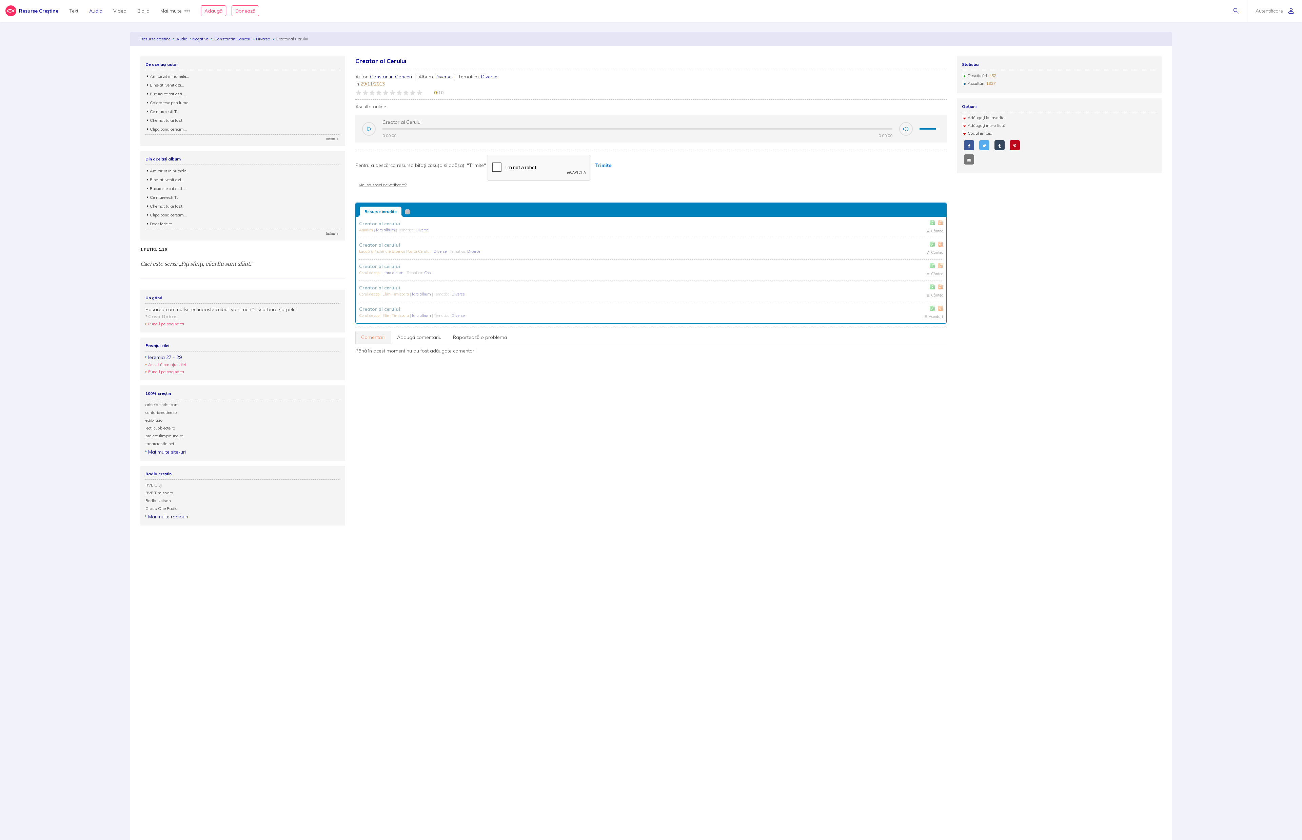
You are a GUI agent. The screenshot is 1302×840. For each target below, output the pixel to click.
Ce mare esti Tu (164, 111)
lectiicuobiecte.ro (160, 428)
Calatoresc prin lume (169, 102)
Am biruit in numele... (169, 76)
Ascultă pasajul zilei (167, 364)
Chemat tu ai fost (166, 120)
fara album (386, 230)
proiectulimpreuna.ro (164, 435)
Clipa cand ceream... (168, 129)
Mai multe (171, 11)
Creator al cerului (379, 224)
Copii (428, 272)
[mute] (906, 129)
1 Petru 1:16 (153, 249)
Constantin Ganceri (232, 38)
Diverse (263, 38)
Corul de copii (370, 272)
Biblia (143, 11)
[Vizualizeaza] (940, 222)
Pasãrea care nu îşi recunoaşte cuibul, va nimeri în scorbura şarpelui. (221, 309)
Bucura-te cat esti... (167, 93)
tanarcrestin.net (159, 443)
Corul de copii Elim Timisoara (384, 294)
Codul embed (980, 133)
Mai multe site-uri (167, 452)
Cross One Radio (161, 508)
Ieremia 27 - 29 (165, 357)
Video (119, 11)
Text (73, 11)
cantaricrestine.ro (161, 412)
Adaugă (213, 11)
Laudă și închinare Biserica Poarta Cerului (395, 251)
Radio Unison (158, 500)
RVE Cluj (153, 485)
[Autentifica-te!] (932, 222)
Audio (95, 11)
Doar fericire (161, 223)
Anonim (366, 230)
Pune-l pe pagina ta (166, 323)
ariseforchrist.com (162, 404)
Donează (245, 11)
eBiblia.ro (154, 420)
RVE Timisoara (159, 492)
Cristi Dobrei (163, 316)
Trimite (603, 165)
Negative (200, 38)
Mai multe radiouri (168, 517)
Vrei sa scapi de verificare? (383, 184)
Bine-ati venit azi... (167, 85)
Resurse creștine (155, 38)
